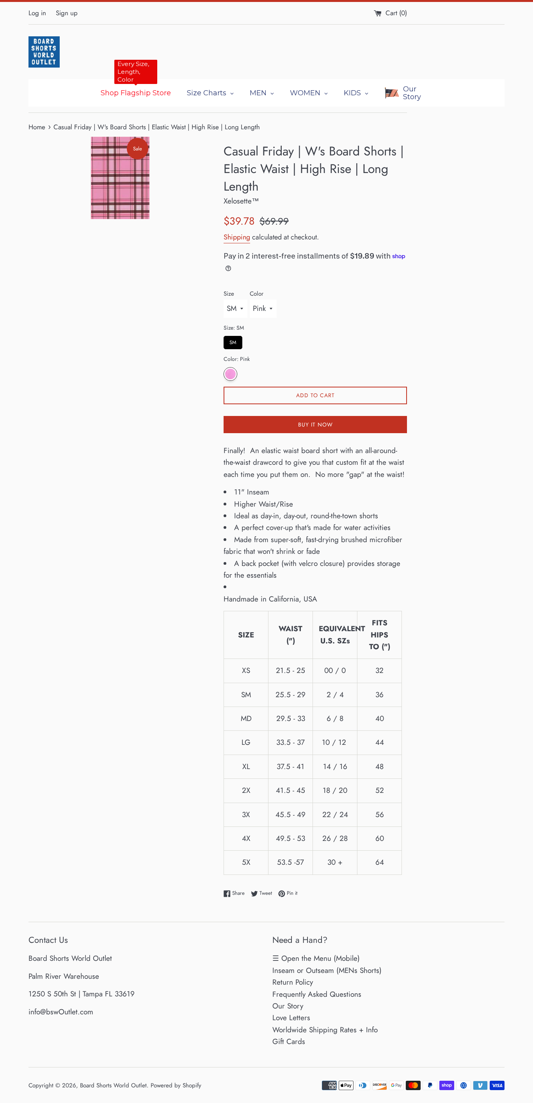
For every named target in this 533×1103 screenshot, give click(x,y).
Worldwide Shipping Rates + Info (325, 1029)
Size (229, 293)
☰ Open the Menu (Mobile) (316, 958)
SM (233, 341)
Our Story (287, 1006)
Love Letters (291, 1017)
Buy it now (315, 424)
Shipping (237, 237)
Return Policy (292, 982)
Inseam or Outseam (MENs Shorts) (327, 970)
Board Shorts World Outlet (113, 1085)
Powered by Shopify (176, 1085)
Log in (37, 13)
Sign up (67, 13)
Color (256, 293)
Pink (230, 374)
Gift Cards (288, 1041)
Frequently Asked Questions (316, 994)
